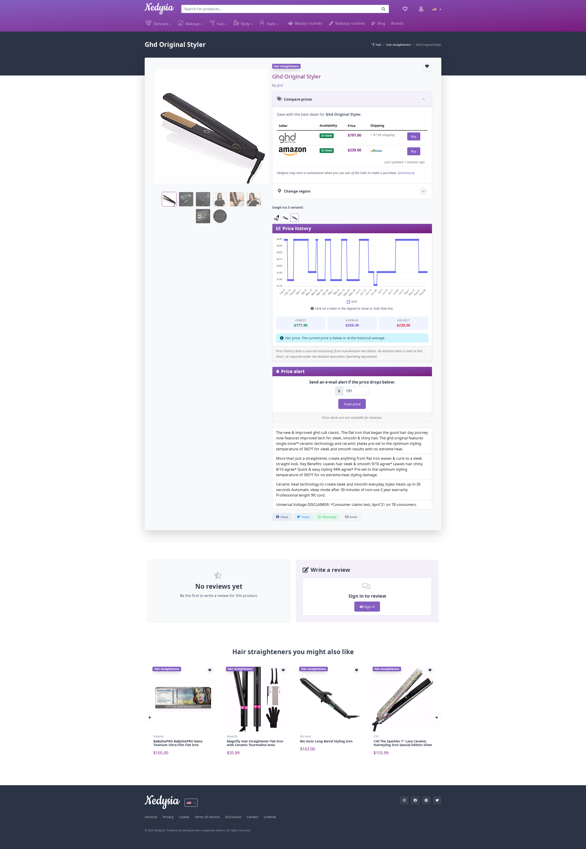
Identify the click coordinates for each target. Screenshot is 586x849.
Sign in (369, 606)
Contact (252, 817)
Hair (220, 23)
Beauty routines (308, 23)
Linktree (270, 817)
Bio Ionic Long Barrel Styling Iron (326, 741)
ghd (280, 85)
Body (245, 23)
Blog (381, 23)
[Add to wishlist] (427, 66)
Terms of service (207, 817)
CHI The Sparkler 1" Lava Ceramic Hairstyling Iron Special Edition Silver (403, 743)
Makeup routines (350, 23)
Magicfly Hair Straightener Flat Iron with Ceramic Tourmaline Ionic (255, 743)
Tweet (305, 517)
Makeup (192, 23)
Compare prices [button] (298, 99)
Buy (413, 136)
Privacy (168, 817)
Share (284, 517)
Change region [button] (297, 191)
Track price (352, 404)
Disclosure (406, 173)
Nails (271, 23)
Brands (397, 23)
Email (353, 517)
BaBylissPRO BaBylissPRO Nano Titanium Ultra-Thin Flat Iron (178, 743)
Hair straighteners (398, 45)
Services (151, 817)
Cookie (184, 817)
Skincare (160, 23)
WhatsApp (329, 517)
